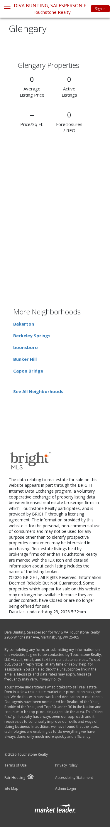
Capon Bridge (28, 371)
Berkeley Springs (31, 335)
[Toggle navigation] (7, 9)
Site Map (11, 788)
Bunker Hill (25, 359)
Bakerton (23, 324)
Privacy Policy (50, 679)
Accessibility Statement (74, 777)
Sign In (100, 8)
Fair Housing (14, 777)
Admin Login (65, 788)
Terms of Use (15, 765)
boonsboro (25, 347)
